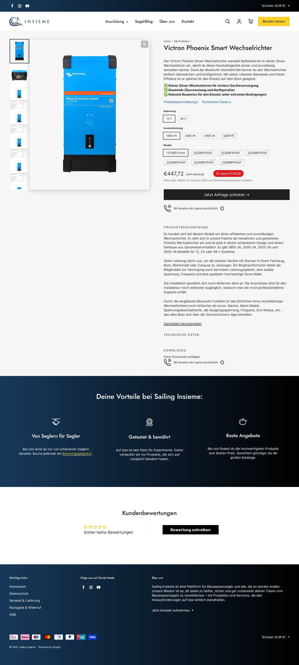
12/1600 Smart (175, 152)
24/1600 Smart (257, 152)
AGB (12, 614)
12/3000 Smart (230, 152)
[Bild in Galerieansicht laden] (19, 51)
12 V (169, 118)
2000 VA (190, 135)
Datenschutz (18, 593)
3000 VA (209, 135)
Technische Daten (215, 102)
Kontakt (188, 21)
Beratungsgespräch (77, 453)
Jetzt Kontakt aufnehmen (171, 610)
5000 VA (228, 135)
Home (167, 41)
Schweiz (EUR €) (274, 5)
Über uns (167, 21)
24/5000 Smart (231, 162)
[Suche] (228, 21)
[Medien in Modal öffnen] (144, 44)
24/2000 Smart (176, 162)
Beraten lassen (274, 21)
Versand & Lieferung (24, 600)
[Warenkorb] (250, 21)
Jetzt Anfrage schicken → (226, 194)
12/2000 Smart (202, 152)
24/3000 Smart (204, 162)
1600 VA (171, 135)
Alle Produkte (181, 41)
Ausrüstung (115, 21)
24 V (183, 118)
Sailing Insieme (27, 647)
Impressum (17, 586)
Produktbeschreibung (180, 102)
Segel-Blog (144, 21)
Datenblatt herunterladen (183, 323)
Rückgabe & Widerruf (25, 607)
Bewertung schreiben (190, 529)
